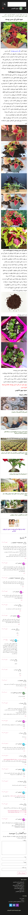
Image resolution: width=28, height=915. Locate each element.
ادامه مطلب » (25, 413)
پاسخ (25, 558)
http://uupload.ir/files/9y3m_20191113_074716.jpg (17, 810)
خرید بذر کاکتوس (20, 883)
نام (25, 856)
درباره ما (22, 900)
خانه (26, 14)
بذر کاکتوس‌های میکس (19, 888)
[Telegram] (10, 905)
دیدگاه (24, 840)
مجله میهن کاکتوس (20, 891)
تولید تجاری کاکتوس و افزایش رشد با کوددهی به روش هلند (14, 453)
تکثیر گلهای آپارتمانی (19, 16)
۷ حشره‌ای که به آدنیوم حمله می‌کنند (18, 474)
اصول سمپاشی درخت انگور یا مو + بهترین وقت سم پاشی (15, 494)
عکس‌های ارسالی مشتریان (18, 882)
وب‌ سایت (24, 867)
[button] (26, 8)
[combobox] (17, 4)
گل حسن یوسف (15, 51)
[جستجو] (4, 4)
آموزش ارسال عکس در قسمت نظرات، (17, 795)
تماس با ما (22, 898)
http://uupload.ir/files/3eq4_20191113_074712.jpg (17, 812)
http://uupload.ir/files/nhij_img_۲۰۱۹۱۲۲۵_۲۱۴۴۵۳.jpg (15, 759)
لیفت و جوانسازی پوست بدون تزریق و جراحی (14, 530)
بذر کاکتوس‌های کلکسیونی (18, 885)
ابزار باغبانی (21, 890)
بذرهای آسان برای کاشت (19, 886)
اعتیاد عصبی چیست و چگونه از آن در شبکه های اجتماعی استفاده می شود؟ (15, 432)
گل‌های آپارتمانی (10, 14)
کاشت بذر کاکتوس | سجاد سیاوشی (18, 515)
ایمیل (24, 862)
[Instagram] (17, 905)
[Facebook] (14, 905)
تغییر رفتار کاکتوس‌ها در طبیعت (19, 412)
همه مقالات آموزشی (19, 14)
